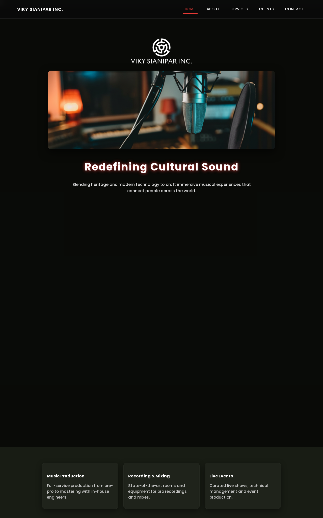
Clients (266, 9)
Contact (294, 9)
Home (190, 9)
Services (239, 9)
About (213, 9)
